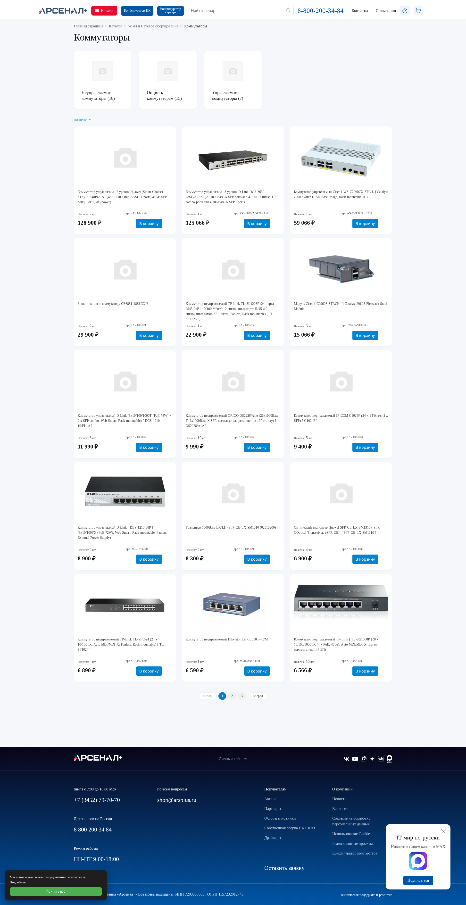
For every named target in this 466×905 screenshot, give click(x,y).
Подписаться (418, 880)
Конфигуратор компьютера (354, 853)
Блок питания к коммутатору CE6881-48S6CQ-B (113, 304)
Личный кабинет (233, 759)
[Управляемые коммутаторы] (233, 71)
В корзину (149, 223)
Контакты (360, 10)
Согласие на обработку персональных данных (351, 821)
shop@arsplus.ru (176, 800)
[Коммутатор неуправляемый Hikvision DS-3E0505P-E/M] (233, 604)
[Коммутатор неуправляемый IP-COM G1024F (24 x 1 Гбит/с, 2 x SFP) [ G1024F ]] (341, 380)
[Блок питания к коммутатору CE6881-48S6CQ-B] (125, 269)
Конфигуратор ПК (137, 10)
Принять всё (56, 891)
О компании (342, 789)
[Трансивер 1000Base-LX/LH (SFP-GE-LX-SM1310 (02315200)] (233, 492)
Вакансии (340, 808)
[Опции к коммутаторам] (168, 71)
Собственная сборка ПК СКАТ (290, 828)
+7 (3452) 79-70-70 (97, 800)
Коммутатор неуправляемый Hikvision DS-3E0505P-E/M (227, 639)
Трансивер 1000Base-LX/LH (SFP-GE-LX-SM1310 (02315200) (231, 527)
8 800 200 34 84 (93, 829)
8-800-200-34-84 (321, 10)
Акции (270, 799)
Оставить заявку (284, 868)
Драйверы (272, 838)
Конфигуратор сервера (170, 10)
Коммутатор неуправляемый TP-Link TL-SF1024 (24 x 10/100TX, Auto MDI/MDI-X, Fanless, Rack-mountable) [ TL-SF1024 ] (121, 644)
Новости (339, 799)
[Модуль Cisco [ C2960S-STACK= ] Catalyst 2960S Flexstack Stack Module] (341, 269)
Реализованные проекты (352, 843)
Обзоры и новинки (280, 818)
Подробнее (17, 882)
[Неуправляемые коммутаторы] (103, 71)
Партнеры (272, 808)
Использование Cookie (351, 834)
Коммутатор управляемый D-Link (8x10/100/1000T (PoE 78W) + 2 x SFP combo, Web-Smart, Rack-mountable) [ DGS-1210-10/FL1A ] (124, 421)
